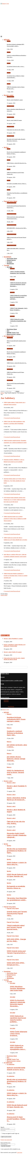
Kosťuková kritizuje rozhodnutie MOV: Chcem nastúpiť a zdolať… (16, 719)
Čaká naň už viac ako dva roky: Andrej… (16, 129)
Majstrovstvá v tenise (14, 334)
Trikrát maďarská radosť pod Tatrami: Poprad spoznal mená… (15, 927)
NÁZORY (7, 40)
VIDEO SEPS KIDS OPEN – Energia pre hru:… (16, 964)
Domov (2, 393)
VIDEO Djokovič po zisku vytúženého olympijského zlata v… (18, 321)
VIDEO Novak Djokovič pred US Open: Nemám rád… (17, 875)
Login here (19, 1152)
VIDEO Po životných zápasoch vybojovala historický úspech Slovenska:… (18, 284)
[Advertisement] (14, 19)
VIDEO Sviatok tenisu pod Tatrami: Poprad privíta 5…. (17, 952)
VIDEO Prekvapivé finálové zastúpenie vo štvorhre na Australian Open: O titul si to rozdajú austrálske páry (15, 575)
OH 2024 (9, 267)
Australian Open (12, 258)
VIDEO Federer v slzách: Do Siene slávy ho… (17, 163)
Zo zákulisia (10, 337)
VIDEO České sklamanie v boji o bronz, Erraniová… (18, 1033)
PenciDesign (11, 706)
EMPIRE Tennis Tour (13, 332)
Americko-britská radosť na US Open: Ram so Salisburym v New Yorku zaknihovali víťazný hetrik (15, 480)
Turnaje (6, 265)
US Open (9, 262)
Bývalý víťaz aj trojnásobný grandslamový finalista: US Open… (16, 851)
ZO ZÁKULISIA (8, 336)
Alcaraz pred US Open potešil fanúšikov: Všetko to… (16, 1119)
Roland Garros (11, 260)
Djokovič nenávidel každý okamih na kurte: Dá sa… (16, 1069)
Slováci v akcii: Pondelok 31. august (15, 99)
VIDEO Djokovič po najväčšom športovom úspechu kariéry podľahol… (18, 297)
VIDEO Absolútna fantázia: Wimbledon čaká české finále (17, 988)
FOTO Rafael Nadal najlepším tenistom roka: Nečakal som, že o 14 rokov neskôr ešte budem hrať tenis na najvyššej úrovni (15, 499)
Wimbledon (10, 263)
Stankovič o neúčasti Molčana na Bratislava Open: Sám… (15, 733)
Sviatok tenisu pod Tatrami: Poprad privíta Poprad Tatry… (17, 913)
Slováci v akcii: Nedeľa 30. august (14, 120)
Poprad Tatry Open (10, 201)
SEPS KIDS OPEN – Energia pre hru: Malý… (17, 228)
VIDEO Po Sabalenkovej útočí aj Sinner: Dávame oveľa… (15, 772)
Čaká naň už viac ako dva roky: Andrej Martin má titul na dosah (14, 658)
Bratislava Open (12, 329)
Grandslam (7, 257)
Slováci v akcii (8, 95)
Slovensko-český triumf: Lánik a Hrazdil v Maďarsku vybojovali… (16, 835)
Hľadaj (17, 391)
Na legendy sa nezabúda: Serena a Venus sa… (17, 183)
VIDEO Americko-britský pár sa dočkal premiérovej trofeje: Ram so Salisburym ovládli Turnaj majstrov (15, 518)
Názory (8, 41)
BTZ (8, 331)
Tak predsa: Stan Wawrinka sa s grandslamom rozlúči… (17, 899)
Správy (6, 147)
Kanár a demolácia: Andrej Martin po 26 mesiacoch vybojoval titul (14, 645)
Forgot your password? (6, 1139)
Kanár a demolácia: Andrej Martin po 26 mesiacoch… (16, 799)
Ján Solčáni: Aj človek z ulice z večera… (15, 66)
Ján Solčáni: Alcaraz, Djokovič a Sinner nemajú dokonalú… (16, 759)
